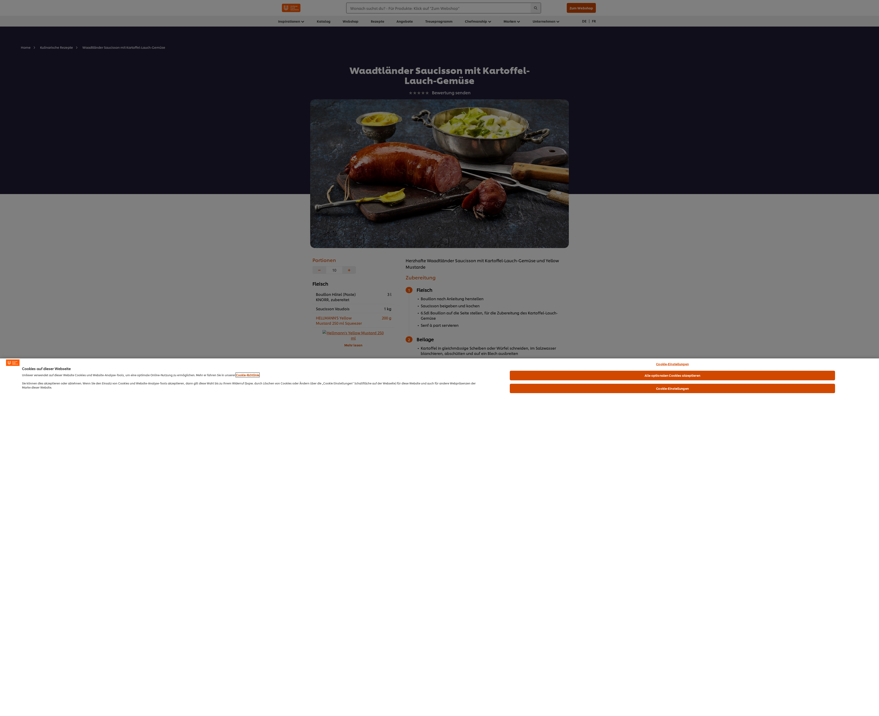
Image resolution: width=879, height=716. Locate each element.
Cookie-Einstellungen (672, 364)
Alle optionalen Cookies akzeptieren (672, 375)
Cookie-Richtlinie (247, 375)
